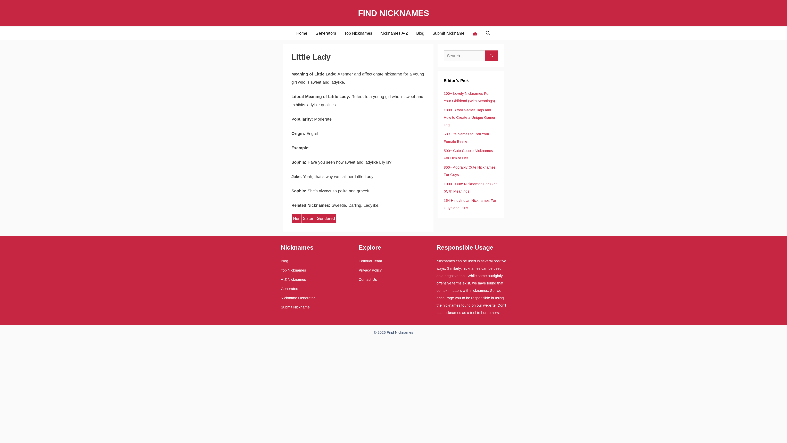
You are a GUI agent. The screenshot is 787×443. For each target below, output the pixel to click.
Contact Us (368, 279)
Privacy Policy (370, 270)
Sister (308, 218)
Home (301, 33)
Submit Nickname (448, 33)
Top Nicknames (358, 33)
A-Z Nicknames (293, 279)
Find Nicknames (393, 13)
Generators (325, 33)
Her (296, 218)
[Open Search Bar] (488, 33)
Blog (420, 33)
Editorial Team (370, 261)
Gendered (326, 218)
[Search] (491, 55)
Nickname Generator (298, 298)
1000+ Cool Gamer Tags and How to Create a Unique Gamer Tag (469, 117)
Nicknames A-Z (394, 33)
